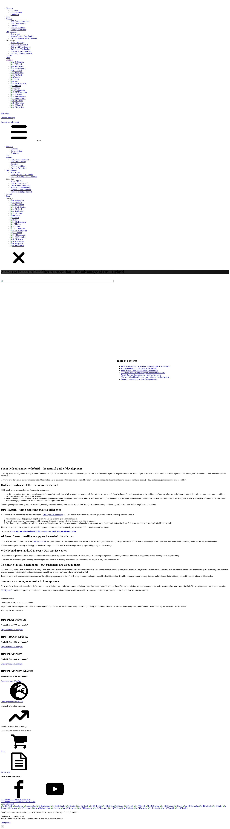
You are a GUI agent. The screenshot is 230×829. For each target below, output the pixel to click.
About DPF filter (17, 43)
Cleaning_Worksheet (18, 30)
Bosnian (47, 806)
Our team (14, 10)
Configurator (6, 822)
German (156, 806)
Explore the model (8, 630)
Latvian (15, 808)
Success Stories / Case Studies (22, 36)
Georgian (171, 806)
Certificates (15, 15)
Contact (9, 56)
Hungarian (195, 806)
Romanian (104, 808)
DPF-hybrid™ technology (20, 47)
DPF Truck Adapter (18, 23)
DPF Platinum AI (39, 541)
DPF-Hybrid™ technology (53, 515)
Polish (10, 806)
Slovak (131, 808)
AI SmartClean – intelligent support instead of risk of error (143, 373)
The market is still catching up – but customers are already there (145, 377)
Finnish (130, 806)
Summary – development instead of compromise (139, 379)
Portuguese (88, 808)
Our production (16, 12)
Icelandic (208, 806)
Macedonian (46, 808)
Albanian (20, 806)
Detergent (14, 25)
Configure (19, 630)
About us (9, 8)
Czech (86, 806)
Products (9, 19)
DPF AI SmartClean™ (19, 45)
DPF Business (11, 32)
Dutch (111, 806)
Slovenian (144, 808)
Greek (180, 806)
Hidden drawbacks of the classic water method (138, 368)
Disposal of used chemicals (21, 51)
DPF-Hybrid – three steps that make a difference (139, 371)
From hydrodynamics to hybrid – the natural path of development (145, 366)
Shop (8, 58)
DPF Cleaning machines (20, 21)
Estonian (120, 806)
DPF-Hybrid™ (6, 590)
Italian (220, 806)
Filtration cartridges (18, 28)
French (143, 806)
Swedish (171, 808)
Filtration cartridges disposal (21, 53)
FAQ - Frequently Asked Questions (24, 38)
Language (9, 60)
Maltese (58, 808)
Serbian (118, 808)
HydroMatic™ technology (21, 49)
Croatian (72, 806)
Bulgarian (62, 806)
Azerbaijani (32, 806)
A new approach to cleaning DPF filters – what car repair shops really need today (43, 531)
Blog (7, 17)
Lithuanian (28, 808)
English (11, 804)
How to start (15, 34)
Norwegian (73, 808)
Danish (99, 806)
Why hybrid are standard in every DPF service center (141, 375)
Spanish (158, 808)
